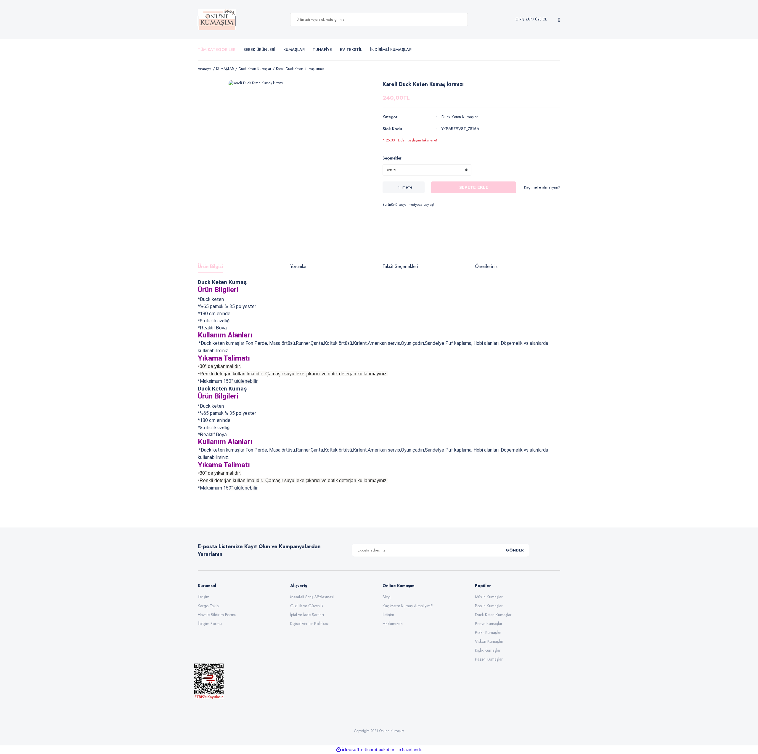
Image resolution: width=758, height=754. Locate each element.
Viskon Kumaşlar (489, 641)
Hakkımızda (393, 624)
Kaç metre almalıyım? (542, 187)
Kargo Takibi (208, 606)
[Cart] (558, 19)
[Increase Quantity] (420, 187)
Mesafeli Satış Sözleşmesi (312, 597)
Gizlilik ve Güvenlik (306, 606)
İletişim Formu (210, 624)
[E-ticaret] (378, 749)
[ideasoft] (348, 750)
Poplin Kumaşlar (489, 606)
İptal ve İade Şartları (307, 615)
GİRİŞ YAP (523, 19)
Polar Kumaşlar (488, 632)
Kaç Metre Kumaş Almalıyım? (408, 606)
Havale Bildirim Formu (217, 615)
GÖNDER (515, 550)
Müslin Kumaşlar (489, 597)
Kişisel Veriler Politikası (309, 624)
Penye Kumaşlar (488, 624)
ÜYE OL (541, 19)
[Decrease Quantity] (387, 187)
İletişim (203, 597)
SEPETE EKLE (473, 187)
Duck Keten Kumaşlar (459, 117)
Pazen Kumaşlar (489, 659)
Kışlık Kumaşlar (488, 650)
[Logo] (217, 19)
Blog (387, 597)
